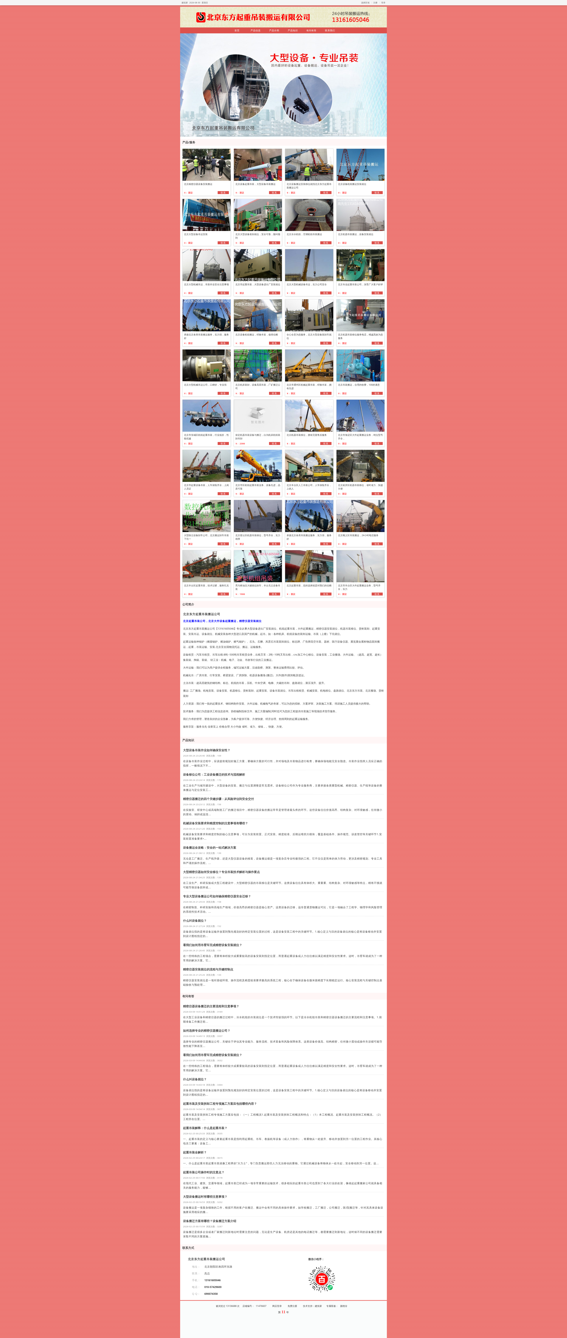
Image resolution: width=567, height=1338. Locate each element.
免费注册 (292, 1306)
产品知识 (293, 30)
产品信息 (256, 30)
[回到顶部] (563, 1334)
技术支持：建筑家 (312, 1306)
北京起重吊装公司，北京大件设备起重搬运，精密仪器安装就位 (222, 621)
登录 (383, 2)
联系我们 (330, 30)
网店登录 (277, 1306)
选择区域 (365, 2)
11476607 (261, 1306)
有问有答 (311, 30)
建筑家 (185, 2)
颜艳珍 (343, 1306)
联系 (223, 192)
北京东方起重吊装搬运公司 (201, 614)
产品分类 (274, 30)
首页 (236, 30)
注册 (375, 2)
